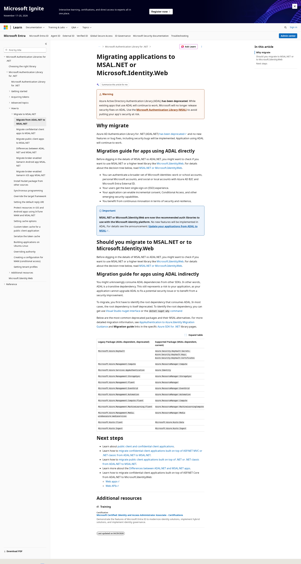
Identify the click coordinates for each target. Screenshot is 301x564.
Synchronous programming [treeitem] (28, 190)
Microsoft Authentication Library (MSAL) (161, 110)
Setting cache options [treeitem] (25, 221)
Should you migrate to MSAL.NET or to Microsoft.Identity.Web (275, 58)
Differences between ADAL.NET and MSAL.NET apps (159, 468)
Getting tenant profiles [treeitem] (26, 266)
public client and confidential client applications (146, 446)
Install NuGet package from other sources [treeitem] (28, 182)
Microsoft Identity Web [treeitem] (21, 278)
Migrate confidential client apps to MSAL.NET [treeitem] (30, 131)
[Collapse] (46, 43)
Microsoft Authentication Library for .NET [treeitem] (28, 83)
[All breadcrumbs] (99, 46)
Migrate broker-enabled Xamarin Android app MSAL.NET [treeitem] (31, 161)
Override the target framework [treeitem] (30, 196)
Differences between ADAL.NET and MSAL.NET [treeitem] (30, 150)
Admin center (288, 35)
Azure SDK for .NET (169, 326)
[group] (150, 385)
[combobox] (25, 50)
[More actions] (201, 46)
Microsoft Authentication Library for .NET (126, 46)
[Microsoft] (6, 27)
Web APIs (111, 486)
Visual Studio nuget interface (123, 311)
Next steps (261, 63)
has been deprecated (171, 134)
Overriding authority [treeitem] (24, 251)
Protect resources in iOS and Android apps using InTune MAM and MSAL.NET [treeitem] (29, 211)
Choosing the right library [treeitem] (22, 66)
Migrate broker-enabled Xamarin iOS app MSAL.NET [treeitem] (30, 173)
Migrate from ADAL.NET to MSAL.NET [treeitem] (30, 121)
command (176, 311)
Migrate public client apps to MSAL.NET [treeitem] (30, 140)
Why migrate (263, 52)
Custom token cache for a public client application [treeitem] (27, 228)
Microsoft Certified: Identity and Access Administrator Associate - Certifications (140, 515)
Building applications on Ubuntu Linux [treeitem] (27, 244)
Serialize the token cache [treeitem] (27, 236)
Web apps (111, 481)
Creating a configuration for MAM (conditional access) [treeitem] (28, 259)
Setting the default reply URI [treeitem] (29, 201)
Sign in (293, 27)
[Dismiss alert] (294, 6)
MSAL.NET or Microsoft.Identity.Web (160, 168)
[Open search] (285, 27)
